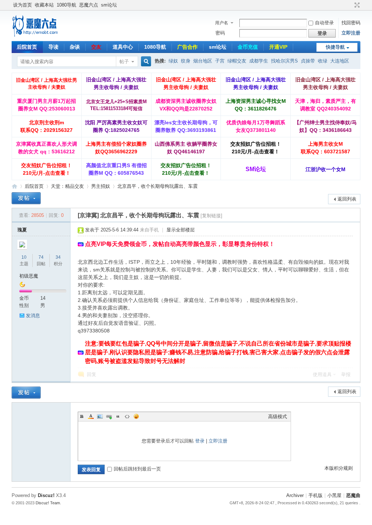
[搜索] (145, 61)
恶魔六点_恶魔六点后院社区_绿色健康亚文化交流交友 (14, 186)
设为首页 (22, 5)
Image (100, 416)
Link (109, 416)
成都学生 (258, 61)
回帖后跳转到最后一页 (137, 469)
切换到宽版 (356, 5)
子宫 (220, 61)
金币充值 (248, 47)
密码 (220, 33)
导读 (53, 47)
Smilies (136, 416)
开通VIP (278, 47)
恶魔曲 (353, 495)
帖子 (124, 61)
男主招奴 (100, 186)
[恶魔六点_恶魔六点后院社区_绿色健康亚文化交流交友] (35, 36)
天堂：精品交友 (67, 186)
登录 (200, 441)
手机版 (315, 495)
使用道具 (322, 374)
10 (24, 257)
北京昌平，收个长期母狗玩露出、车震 (157, 186)
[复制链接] (211, 215)
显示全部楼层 (180, 230)
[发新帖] (26, 198)
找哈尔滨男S (284, 61)
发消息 (33, 315)
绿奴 (173, 61)
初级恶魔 (28, 276)
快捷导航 (335, 47)
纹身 (185, 61)
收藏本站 (44, 5)
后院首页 (27, 47)
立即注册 (350, 33)
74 (41, 257)
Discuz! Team (48, 503)
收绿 (322, 61)
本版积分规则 (338, 468)
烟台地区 (202, 61)
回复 (91, 374)
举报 (346, 374)
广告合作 (187, 47)
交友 (96, 47)
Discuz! (46, 495)
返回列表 (346, 199)
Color (90, 416)
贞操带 (308, 61)
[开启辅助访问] (350, 5)
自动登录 (324, 22)
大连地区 (339, 61)
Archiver (295, 495)
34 (58, 257)
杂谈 (75, 47)
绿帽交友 (236, 61)
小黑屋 (334, 495)
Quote (118, 416)
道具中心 (123, 47)
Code (127, 416)
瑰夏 (22, 230)
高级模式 (277, 416)
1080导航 (66, 5)
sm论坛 (109, 5)
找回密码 (350, 22)
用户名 (221, 22)
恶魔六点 (88, 5)
